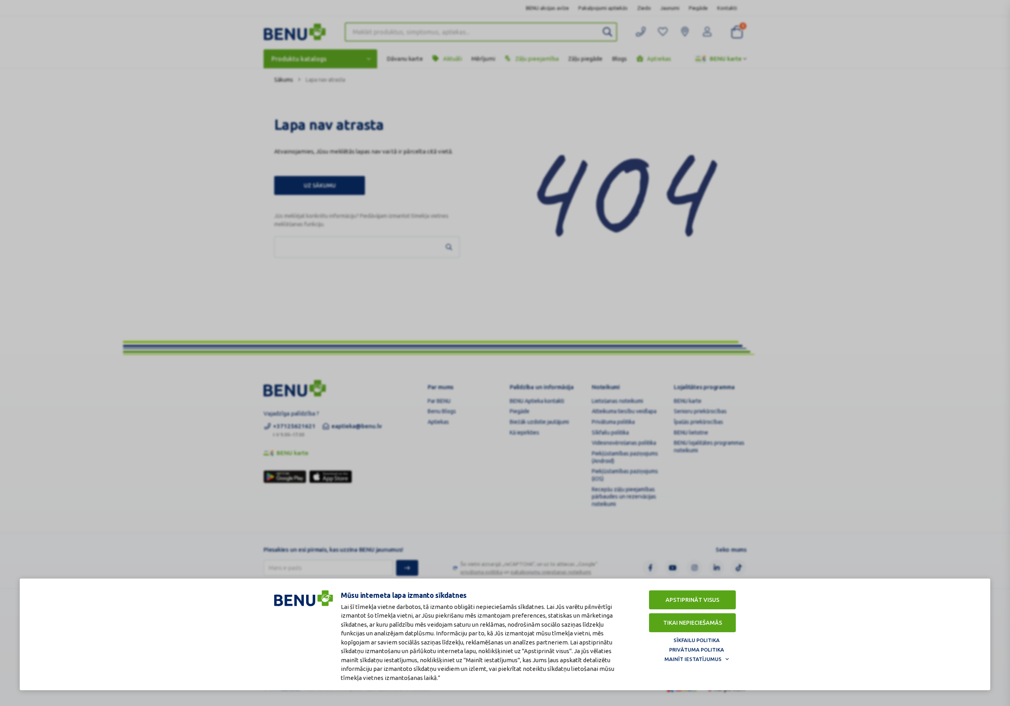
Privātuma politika (696, 649)
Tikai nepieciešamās (692, 623)
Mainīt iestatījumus (693, 659)
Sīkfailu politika (696, 640)
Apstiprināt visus (692, 600)
